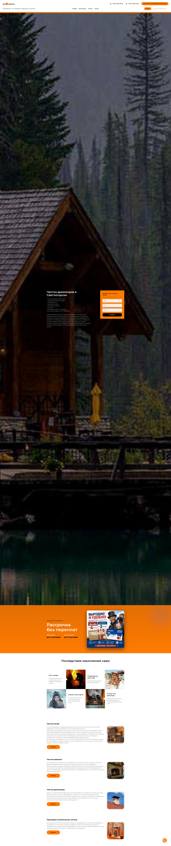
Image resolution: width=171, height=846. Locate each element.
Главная (74, 8)
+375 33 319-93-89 (117, 3)
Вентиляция (82, 8)
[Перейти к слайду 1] (115, 741)
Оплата (96, 8)
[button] (53, 747)
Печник (90, 8)
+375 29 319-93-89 (133, 3)
